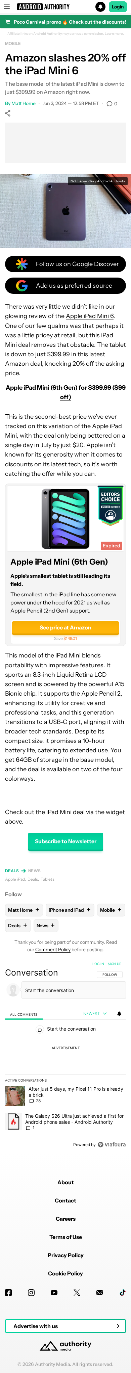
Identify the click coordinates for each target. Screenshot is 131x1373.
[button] (65, 7)
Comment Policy (53, 950)
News (34, 870)
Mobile (12, 43)
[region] (65, 1055)
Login (118, 7)
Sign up (114, 964)
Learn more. (114, 34)
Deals (12, 870)
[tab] (24, 1013)
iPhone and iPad (69, 909)
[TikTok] (122, 1292)
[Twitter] (77, 1292)
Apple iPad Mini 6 (90, 316)
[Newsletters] (99, 1292)
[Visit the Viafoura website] (111, 1144)
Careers (66, 1218)
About (65, 1182)
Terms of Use (65, 1237)
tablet (118, 344)
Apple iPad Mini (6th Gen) (59, 561)
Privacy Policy (66, 1255)
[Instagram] (31, 1292)
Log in (98, 964)
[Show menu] (6, 7)
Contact (65, 1200)
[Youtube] (54, 1292)
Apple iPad (15, 879)
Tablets (47, 879)
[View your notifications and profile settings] (119, 1013)
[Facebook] (8, 1292)
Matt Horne (23, 103)
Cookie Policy (65, 1273)
